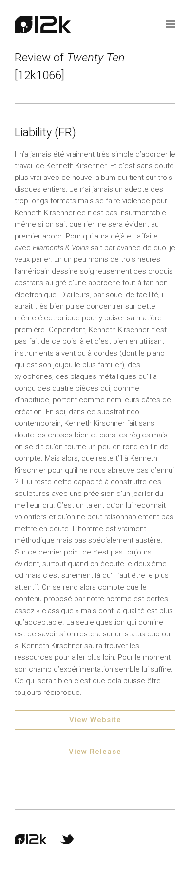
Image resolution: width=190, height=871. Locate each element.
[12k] (43, 24)
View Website (95, 719)
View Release (95, 751)
